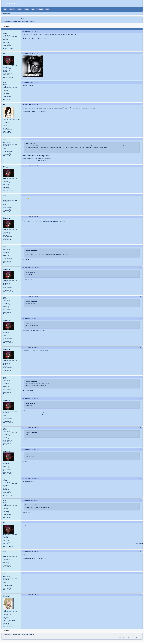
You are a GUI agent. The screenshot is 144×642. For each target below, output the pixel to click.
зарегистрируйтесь (22, 18)
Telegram (19, 9)
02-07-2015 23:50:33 (33, 246)
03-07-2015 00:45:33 (33, 398)
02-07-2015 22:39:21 (33, 82)
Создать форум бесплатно (134, 637)
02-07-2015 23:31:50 (33, 166)
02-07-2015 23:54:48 (33, 267)
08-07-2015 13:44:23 (33, 595)
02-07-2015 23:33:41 (33, 195)
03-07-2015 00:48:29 (33, 478)
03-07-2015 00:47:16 (33, 449)
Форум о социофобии (9, 21)
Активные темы (6, 13)
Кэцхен (4, 32)
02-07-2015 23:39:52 (33, 217)
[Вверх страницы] (139, 543)
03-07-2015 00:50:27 (33, 500)
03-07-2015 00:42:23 (33, 318)
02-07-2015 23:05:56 (33, 104)
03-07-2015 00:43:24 (33, 377)
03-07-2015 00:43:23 (33, 347)
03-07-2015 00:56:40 (33, 551)
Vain (4, 53)
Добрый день (6, 595)
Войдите (12, 18)
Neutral (4, 104)
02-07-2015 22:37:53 (33, 53)
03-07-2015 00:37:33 (33, 297)
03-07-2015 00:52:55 (33, 522)
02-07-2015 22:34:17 (33, 31)
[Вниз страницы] (139, 545)
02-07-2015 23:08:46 (33, 139)
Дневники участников (22, 21)
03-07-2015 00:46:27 (33, 427)
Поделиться (25, 31)
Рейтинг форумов (123, 637)
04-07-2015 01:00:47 (33, 573)
